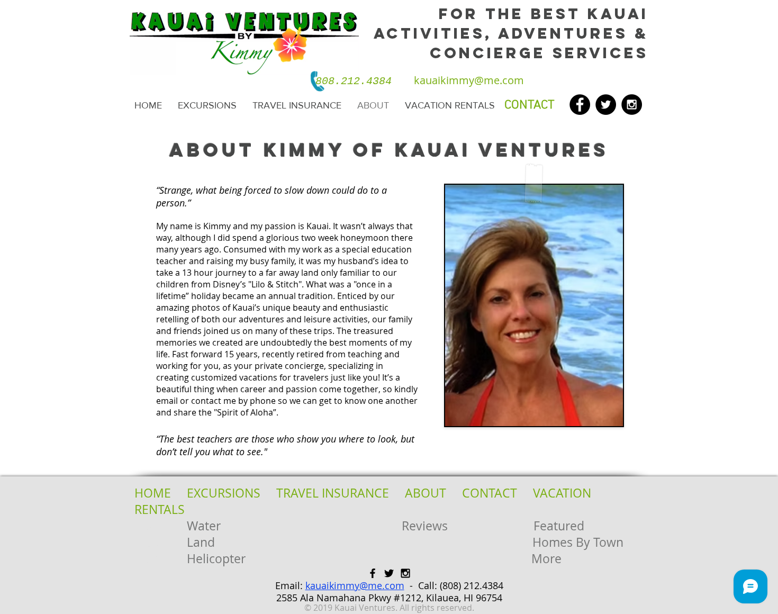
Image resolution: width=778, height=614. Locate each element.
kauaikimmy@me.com (354, 585)
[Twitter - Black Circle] (605, 104)
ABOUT (425, 493)
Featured (558, 526)
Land (201, 542)
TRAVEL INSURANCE (332, 493)
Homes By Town (577, 542)
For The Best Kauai (543, 13)
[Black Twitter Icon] (389, 573)
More (546, 558)
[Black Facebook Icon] (372, 573)
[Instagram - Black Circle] (631, 104)
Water (204, 526)
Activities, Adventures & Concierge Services (511, 43)
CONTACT (489, 493)
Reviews (425, 526)
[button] (207, 105)
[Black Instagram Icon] (405, 573)
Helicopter (216, 558)
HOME (152, 493)
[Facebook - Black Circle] (579, 104)
